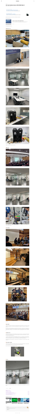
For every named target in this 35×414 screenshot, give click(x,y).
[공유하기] (7, 388)
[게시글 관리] (8, 388)
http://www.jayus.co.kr (8, 9)
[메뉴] (1, 1)
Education (7, 390)
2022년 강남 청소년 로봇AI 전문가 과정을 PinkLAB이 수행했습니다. (10, 393)
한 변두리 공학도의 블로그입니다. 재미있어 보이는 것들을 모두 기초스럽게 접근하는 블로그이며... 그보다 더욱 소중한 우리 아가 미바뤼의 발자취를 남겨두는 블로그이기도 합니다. (17, 408)
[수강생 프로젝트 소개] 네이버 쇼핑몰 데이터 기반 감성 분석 (10, 392)
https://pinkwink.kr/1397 (8, 18)
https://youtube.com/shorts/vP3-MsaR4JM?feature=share (11, 345)
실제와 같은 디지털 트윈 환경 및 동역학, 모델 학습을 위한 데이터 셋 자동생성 (13, 14)
